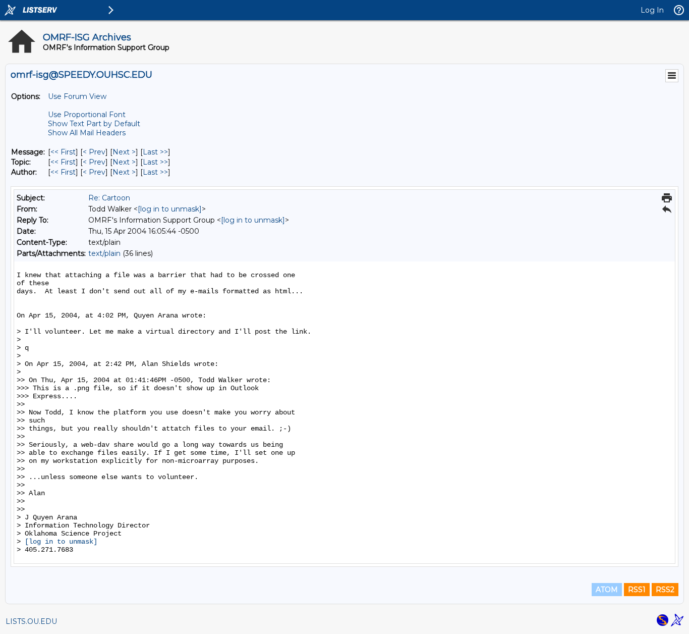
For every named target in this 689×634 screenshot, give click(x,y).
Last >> (155, 151)
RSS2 (665, 589)
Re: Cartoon (109, 197)
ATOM (607, 589)
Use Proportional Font (87, 114)
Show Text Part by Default (94, 123)
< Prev (94, 151)
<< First (63, 151)
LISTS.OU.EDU (31, 621)
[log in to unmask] (170, 209)
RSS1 (637, 589)
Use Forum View (77, 96)
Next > (124, 151)
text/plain (104, 253)
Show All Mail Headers (87, 132)
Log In (652, 10)
